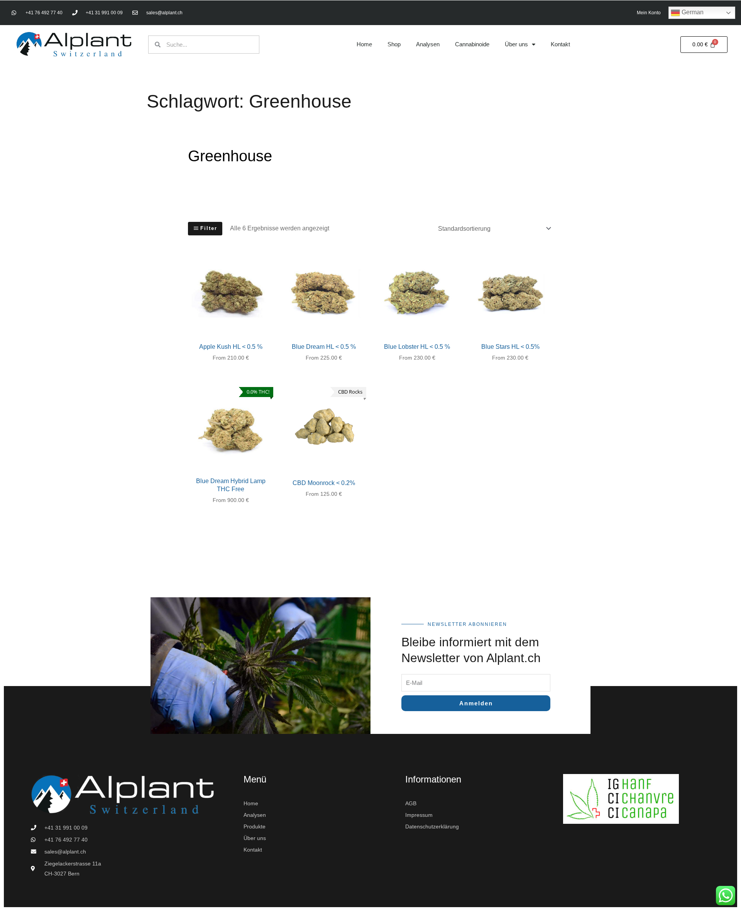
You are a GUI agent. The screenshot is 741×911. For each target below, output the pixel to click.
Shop (394, 44)
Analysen (428, 44)
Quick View (230, 329)
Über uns (516, 44)
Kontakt (560, 44)
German (692, 12)
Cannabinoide (472, 44)
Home (364, 44)
